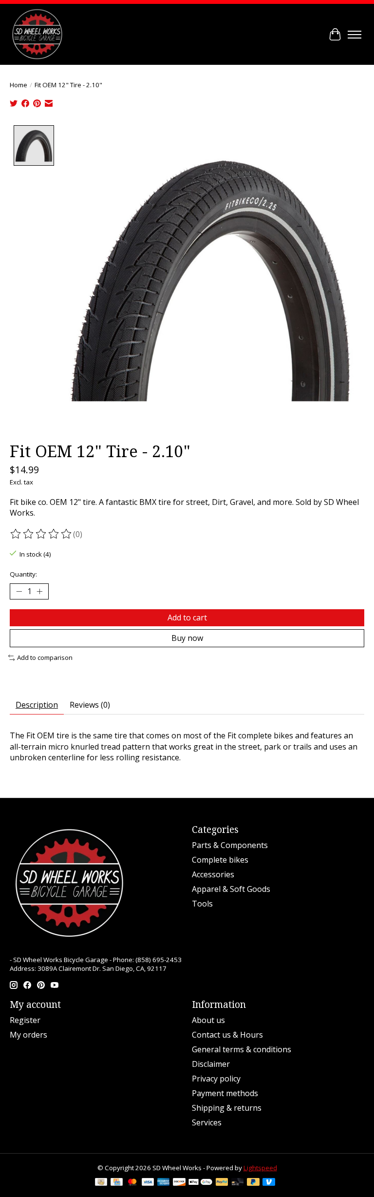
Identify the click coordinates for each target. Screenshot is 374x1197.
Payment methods (225, 1093)
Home (18, 84)
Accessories (213, 874)
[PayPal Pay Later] (253, 1183)
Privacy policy (216, 1078)
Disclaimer (211, 1064)
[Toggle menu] (354, 34)
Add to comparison (45, 657)
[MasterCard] (132, 1183)
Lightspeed (260, 1167)
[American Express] (163, 1183)
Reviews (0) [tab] (90, 704)
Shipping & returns (227, 1107)
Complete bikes (220, 859)
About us (208, 1020)
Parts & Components (230, 845)
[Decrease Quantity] (19, 591)
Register (25, 1020)
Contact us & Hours (227, 1034)
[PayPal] (222, 1183)
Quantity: (23, 574)
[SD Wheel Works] (37, 34)
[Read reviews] (41, 534)
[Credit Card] (117, 1183)
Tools (202, 903)
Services (207, 1122)
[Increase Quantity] (39, 591)
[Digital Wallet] (200, 1183)
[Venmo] (268, 1183)
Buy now (187, 638)
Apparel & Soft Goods (231, 889)
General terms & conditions (241, 1049)
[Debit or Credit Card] (237, 1183)
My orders (28, 1034)
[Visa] (148, 1183)
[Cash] (101, 1183)
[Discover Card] (179, 1183)
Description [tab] (37, 704)
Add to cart (187, 617)
